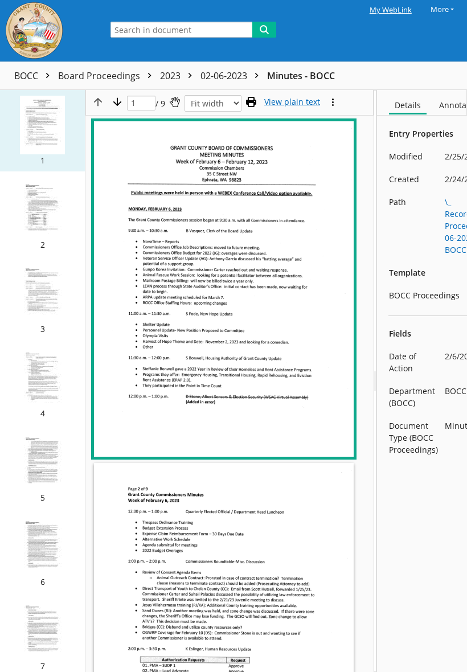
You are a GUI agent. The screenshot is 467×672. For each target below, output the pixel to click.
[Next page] (117, 102)
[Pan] (175, 102)
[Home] (48, 31)
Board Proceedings (100, 75)
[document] (422, 381)
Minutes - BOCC (301, 75)
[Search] (264, 30)
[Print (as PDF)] (251, 102)
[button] (42, 130)
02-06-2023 (224, 75)
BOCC (27, 75)
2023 (171, 75)
